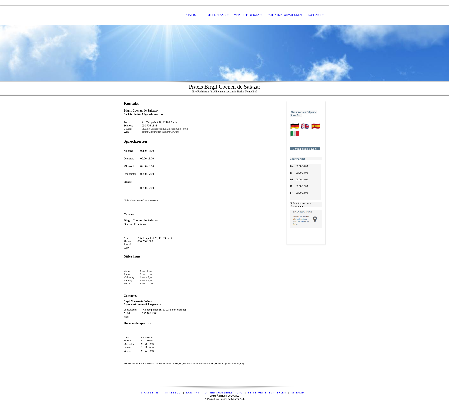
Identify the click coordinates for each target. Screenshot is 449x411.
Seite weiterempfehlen (267, 392)
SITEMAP (297, 392)
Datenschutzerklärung (224, 392)
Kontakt (314, 14)
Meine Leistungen (247, 14)
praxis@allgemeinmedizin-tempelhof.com (165, 128)
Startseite (193, 14)
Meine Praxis (216, 14)
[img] (224, 53)
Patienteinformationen (284, 14)
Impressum (172, 392)
